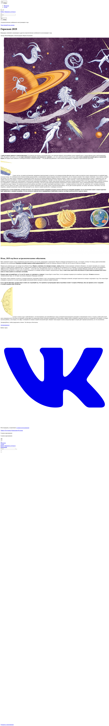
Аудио (5, 7)
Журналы (6, 5)
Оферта (3, 430)
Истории (20, 430)
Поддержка (8, 430)
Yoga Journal (4, 25)
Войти (2, 11)
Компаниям (14, 430)
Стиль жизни (10, 25)
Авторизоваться (5, 325)
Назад (4, 3)
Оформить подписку (10, 11)
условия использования (22, 427)
